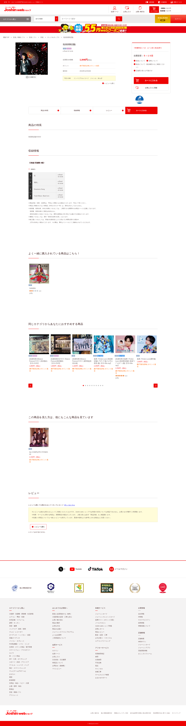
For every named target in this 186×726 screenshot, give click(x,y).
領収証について (57, 663)
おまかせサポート (101, 678)
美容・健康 (13, 626)
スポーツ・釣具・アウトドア (19, 662)
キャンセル (99, 669)
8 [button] (98, 385)
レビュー (109, 110)
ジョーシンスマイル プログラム (63, 632)
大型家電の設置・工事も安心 (62, 617)
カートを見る (154, 11)
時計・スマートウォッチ (17, 668)
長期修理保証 (99, 653)
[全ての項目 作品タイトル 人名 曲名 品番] (46, 18)
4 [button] (89, 385)
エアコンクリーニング (102, 641)
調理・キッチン (14, 623)
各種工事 (98, 672)
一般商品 (162, 8)
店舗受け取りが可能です (144, 71)
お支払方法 (56, 626)
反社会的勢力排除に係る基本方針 (140, 713)
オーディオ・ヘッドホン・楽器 (19, 635)
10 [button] (102, 385)
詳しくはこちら (69, 505)
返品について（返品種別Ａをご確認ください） (150, 65)
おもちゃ (12, 674)
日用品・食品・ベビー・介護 (19, 683)
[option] (39, 279)
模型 (10, 677)
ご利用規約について (59, 638)
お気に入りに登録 (151, 88)
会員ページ (114, 11)
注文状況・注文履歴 (59, 660)
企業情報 (151, 2)
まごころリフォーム (145, 653)
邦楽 (41, 37)
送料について (153, 61)
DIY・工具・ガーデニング (18, 659)
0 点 (167, 8)
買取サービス (178, 2)
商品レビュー (99, 632)
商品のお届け (56, 629)
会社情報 (141, 614)
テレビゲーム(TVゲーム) (17, 671)
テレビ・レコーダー (16, 632)
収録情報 (77, 110)
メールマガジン (121, 569)
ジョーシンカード (101, 614)
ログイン (55, 650)
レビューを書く (109, 83)
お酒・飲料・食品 (15, 686)
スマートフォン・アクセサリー (19, 650)
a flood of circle (68, 51)
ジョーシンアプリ (144, 647)
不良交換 (98, 663)
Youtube (78, 569)
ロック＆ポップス (53, 37)
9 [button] (100, 385)
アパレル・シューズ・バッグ (19, 665)
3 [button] (87, 385)
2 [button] (85, 385)
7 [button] (96, 385)
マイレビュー (56, 669)
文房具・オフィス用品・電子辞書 (20, 647)
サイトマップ (176, 713)
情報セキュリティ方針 (121, 713)
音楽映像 (162, 11)
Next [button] (156, 386)
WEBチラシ (142, 641)
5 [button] (91, 385)
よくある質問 (56, 635)
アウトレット (13, 695)
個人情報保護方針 (106, 713)
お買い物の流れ (57, 620)
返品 (96, 666)
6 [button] (94, 385)
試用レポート (99, 629)
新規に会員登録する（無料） (62, 614)
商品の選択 (56, 623)
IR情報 (140, 617)
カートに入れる (151, 80)
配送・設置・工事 (101, 635)
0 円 (170, 8)
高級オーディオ (14, 638)
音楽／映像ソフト (19, 37)
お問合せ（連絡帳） (59, 666)
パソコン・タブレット (16, 641)
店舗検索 (141, 638)
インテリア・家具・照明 (17, 629)
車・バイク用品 (14, 656)
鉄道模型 (12, 680)
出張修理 (98, 660)
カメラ (11, 653)
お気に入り (127, 11)
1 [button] (83, 385)
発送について (140, 61)
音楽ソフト (33, 37)
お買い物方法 (140, 11)
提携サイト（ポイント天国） (105, 620)
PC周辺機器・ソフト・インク (19, 644)
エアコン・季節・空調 (16, 617)
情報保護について (144, 626)
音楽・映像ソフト (15, 692)
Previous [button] (30, 386)
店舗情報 (164, 2)
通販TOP (6, 37)
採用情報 (141, 623)
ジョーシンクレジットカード (105, 617)
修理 (96, 656)
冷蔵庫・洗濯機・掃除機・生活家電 (21, 614)
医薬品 (11, 689)
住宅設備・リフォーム (16, 620)
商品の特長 (44, 110)
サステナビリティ (144, 620)
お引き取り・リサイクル (103, 638)
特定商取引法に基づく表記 (161, 713)
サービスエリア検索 (102, 675)
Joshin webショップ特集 (103, 626)
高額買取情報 (142, 650)
